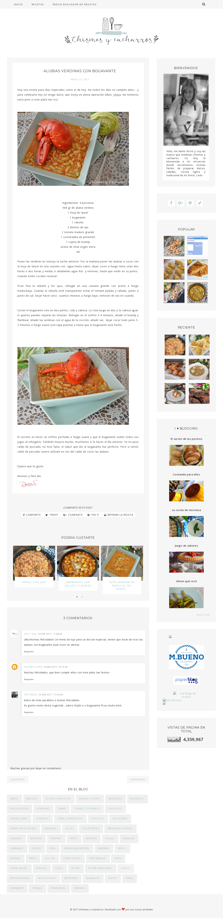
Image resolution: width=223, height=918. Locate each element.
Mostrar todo (203, 615)
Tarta (129, 878)
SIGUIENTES (18, 779)
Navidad (15, 858)
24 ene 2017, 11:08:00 (50, 633)
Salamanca (92, 878)
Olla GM (50, 858)
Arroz (14, 798)
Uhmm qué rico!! (186, 581)
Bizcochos (115, 798)
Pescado (41, 868)
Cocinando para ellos (186, 474)
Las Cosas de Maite (141, 909)
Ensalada (16, 838)
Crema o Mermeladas (69, 818)
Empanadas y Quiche (120, 828)
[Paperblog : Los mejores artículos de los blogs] (186, 680)
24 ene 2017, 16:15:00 (56, 666)
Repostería (70, 878)
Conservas (42, 818)
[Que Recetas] (186, 700)
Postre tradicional (100, 868)
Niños (32, 858)
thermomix (16, 888)
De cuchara (120, 818)
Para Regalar (97, 858)
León (52, 848)
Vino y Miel (30, 633)
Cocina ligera (18, 818)
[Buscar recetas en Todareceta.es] (186, 695)
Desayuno (50, 828)
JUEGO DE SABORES (186, 545)
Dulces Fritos (90, 828)
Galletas (91, 838)
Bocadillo (136, 798)
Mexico (122, 848)
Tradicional (58, 888)
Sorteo (112, 878)
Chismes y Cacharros (86, 808)
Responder (29, 651)
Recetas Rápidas (19, 878)
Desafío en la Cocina (23, 828)
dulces (69, 828)
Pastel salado (19, 868)
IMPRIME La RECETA (120, 514)
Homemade (16, 848)
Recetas (38, 4)
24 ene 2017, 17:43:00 (51, 694)
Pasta (117, 858)
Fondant (55, 838)
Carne (62, 808)
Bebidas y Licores (89, 798)
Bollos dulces (19, 808)
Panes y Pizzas (72, 858)
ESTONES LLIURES (33, 666)
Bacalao (32, 798)
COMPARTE (33, 514)
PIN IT (94, 514)
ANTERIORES (138, 779)
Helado (109, 838)
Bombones (43, 808)
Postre (75, 868)
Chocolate (115, 808)
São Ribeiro (31, 694)
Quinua (125, 868)
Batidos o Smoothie (58, 798)
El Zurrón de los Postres (186, 439)
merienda (103, 848)
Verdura (79, 888)
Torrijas (37, 888)
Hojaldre (128, 838)
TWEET (53, 514)
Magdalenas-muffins (76, 848)
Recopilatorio (47, 878)
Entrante (36, 838)
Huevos (36, 848)
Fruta (73, 838)
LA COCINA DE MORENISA (186, 510)
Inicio (18, 4)
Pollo (59, 868)
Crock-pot (97, 818)
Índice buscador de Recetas (75, 4)
